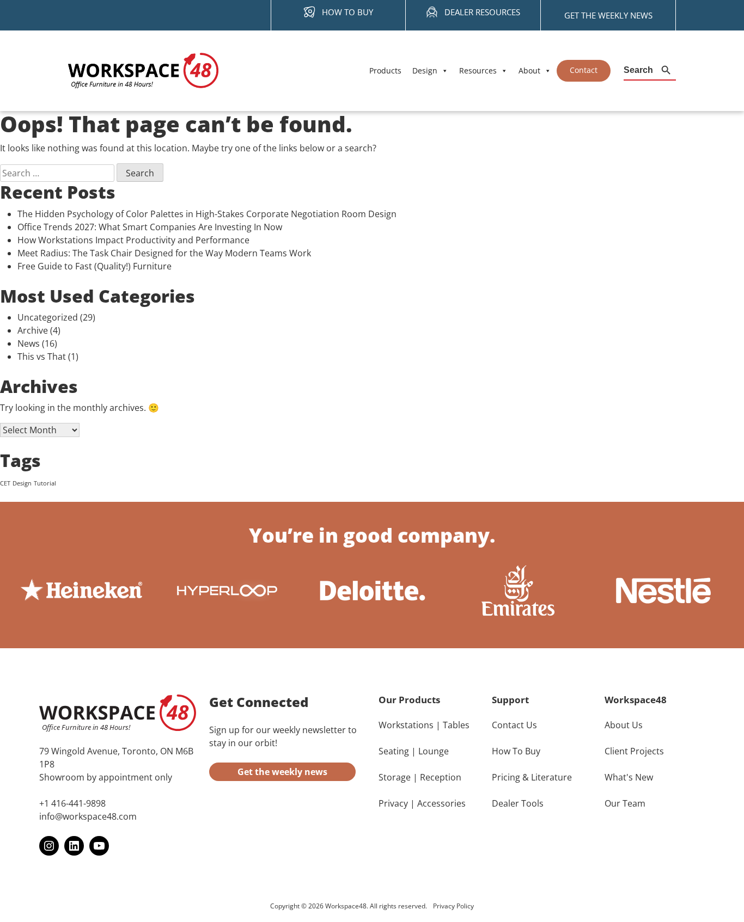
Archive (32, 330)
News (28, 343)
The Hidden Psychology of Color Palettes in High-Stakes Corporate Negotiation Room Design (207, 214)
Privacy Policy (453, 906)
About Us (624, 725)
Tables (456, 725)
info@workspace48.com (88, 816)
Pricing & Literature (532, 777)
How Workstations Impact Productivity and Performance (133, 240)
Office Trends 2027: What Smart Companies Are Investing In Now (149, 227)
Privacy (393, 803)
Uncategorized (47, 317)
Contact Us (514, 725)
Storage (395, 777)
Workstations (406, 725)
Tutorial (45, 483)
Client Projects (634, 751)
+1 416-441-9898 (72, 803)
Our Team (625, 803)
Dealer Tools (518, 803)
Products (385, 70)
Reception (440, 777)
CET (5, 483)
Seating (394, 751)
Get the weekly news (282, 772)
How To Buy (516, 751)
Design (424, 70)
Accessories (441, 803)
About (529, 70)
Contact (583, 70)
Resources (478, 70)
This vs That (41, 356)
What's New (629, 777)
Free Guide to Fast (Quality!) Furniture (94, 266)
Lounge (433, 751)
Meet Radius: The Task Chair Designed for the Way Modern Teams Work (164, 253)
